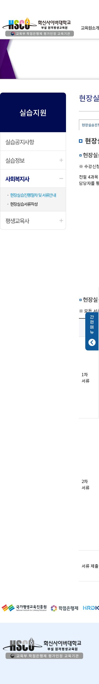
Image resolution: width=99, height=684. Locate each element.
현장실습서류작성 (23, 204)
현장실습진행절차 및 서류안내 (33, 195)
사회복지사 (17, 178)
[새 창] (24, 609)
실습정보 (14, 160)
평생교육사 (17, 220)
